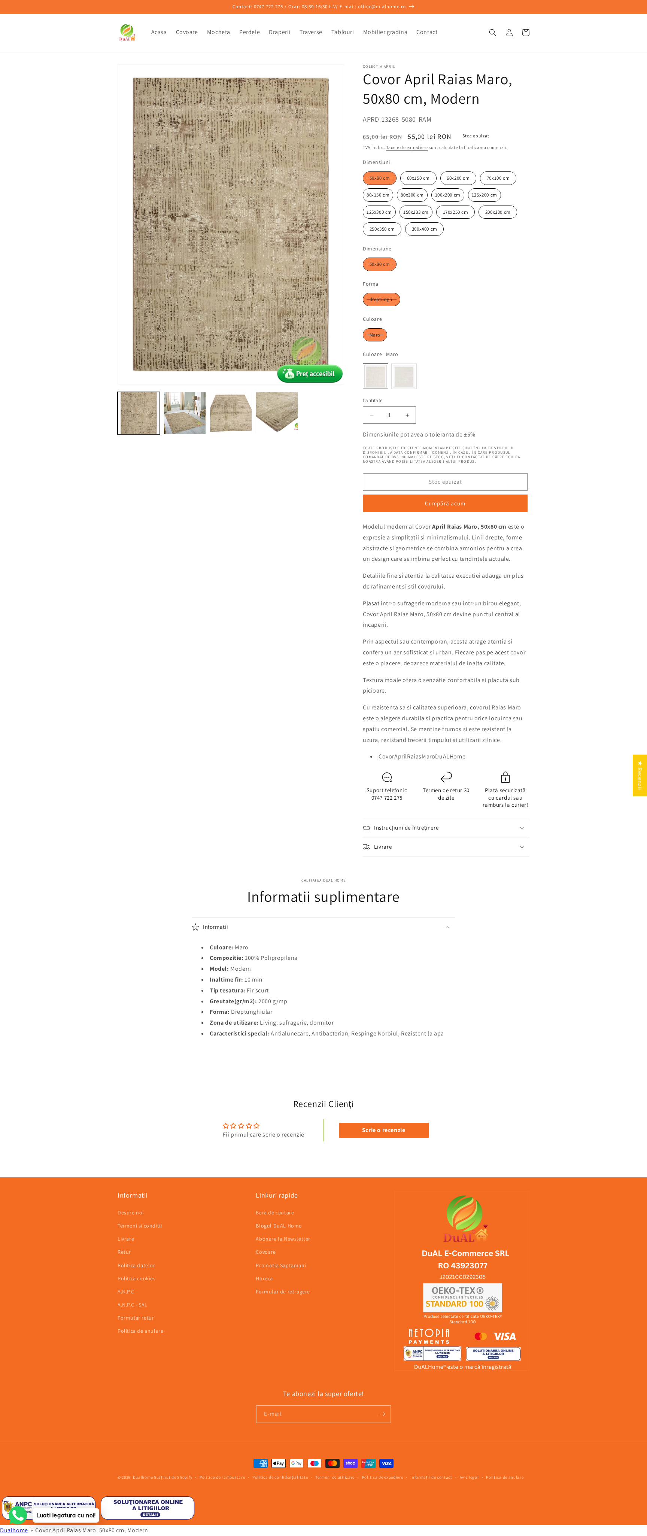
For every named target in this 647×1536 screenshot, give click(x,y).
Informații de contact (431, 1477)
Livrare (126, 1238)
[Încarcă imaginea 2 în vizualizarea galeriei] (185, 413)
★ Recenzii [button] (640, 775)
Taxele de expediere (407, 147)
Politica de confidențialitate (280, 1477)
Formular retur (136, 1317)
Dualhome (143, 1477)
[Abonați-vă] (382, 1414)
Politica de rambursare (222, 1477)
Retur (124, 1251)
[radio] (380, 178)
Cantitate (373, 400)
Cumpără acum (445, 503)
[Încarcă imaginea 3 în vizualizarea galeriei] (231, 413)
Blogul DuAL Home (279, 1225)
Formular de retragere (283, 1291)
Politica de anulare (140, 1330)
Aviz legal (469, 1477)
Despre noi (131, 1212)
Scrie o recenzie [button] (383, 1130)
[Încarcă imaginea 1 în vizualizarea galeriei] (139, 413)
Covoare (266, 1251)
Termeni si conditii (140, 1225)
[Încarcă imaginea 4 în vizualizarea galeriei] (277, 413)
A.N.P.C (126, 1291)
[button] (493, 32)
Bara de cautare (275, 1212)
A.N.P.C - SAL (133, 1304)
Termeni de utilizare (335, 1477)
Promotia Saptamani (281, 1265)
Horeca (264, 1278)
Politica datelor (136, 1265)
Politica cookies (137, 1278)
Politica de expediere (382, 1477)
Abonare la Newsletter (283, 1238)
